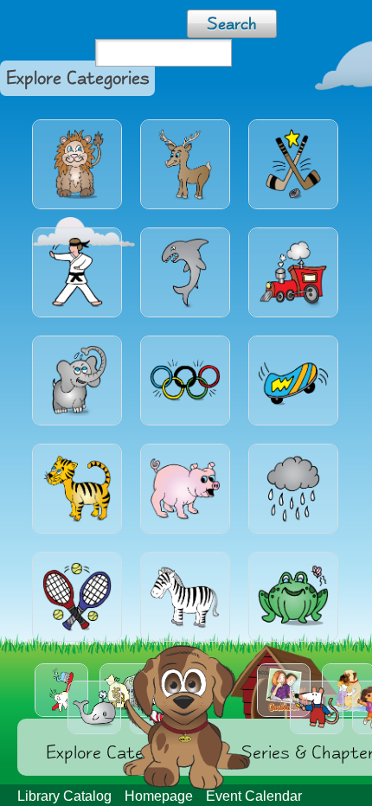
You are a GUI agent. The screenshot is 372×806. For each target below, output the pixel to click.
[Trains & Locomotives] (293, 272)
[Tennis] (77, 597)
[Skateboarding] (293, 380)
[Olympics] (185, 380)
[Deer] (185, 164)
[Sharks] (185, 272)
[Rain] (293, 489)
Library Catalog (64, 796)
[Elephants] (77, 380)
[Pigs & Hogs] (185, 489)
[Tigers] (77, 489)
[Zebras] (185, 597)
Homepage (159, 796)
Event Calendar (254, 796)
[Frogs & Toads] (293, 597)
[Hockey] (293, 164)
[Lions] (77, 164)
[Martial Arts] (77, 272)
